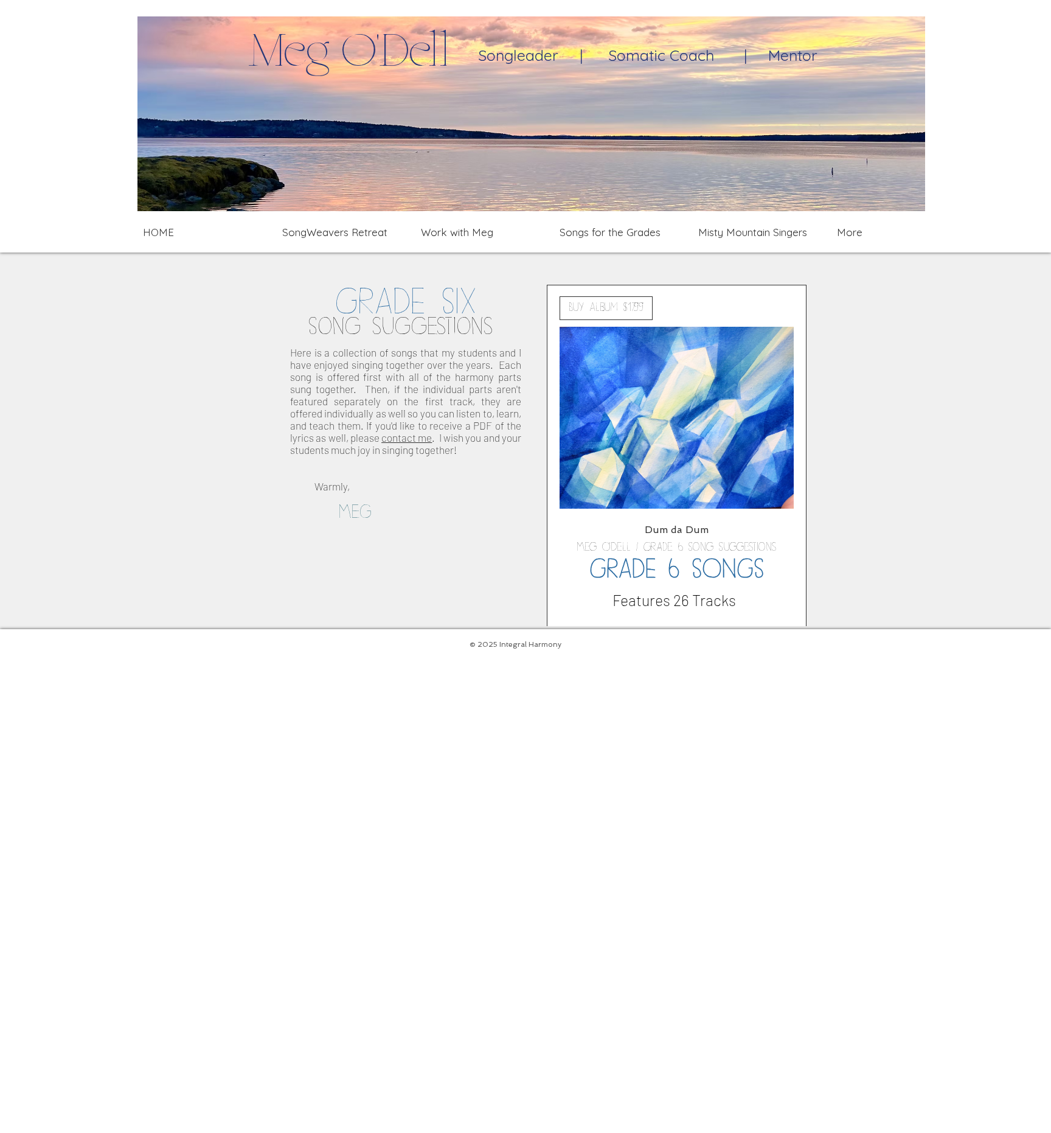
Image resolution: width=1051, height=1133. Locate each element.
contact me (406, 437)
